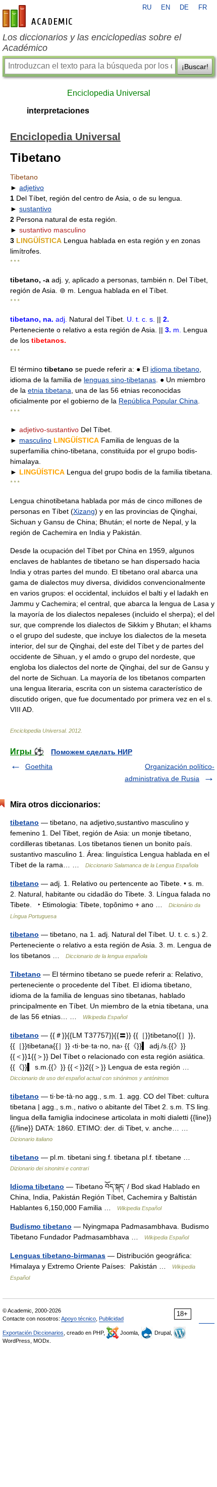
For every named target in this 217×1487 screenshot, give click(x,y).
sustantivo (35, 209)
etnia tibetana (49, 390)
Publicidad (111, 1319)
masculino (35, 440)
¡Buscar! (195, 67)
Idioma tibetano (37, 1186)
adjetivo (31, 188)
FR (202, 7)
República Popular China (158, 401)
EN (165, 7)
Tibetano (25, 974)
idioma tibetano (174, 369)
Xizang (84, 511)
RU (146, 7)
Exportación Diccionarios (33, 1333)
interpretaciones (58, 110)
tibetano (24, 822)
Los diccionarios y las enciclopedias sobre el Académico (92, 42)
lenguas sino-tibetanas (120, 380)
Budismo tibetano (41, 1226)
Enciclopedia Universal (108, 93)
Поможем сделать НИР (91, 752)
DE (184, 7)
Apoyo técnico (78, 1319)
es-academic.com (39, 16)
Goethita (38, 766)
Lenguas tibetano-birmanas (57, 1256)
